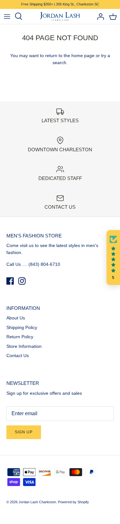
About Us (15, 317)
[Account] (99, 16)
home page (82, 55)
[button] (113, 257)
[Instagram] (22, 281)
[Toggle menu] (7, 16)
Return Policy (19, 336)
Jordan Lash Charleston (37, 502)
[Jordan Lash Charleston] (60, 16)
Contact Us (17, 355)
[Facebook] (10, 281)
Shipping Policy (21, 327)
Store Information (24, 346)
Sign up (24, 432)
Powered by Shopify (73, 502)
